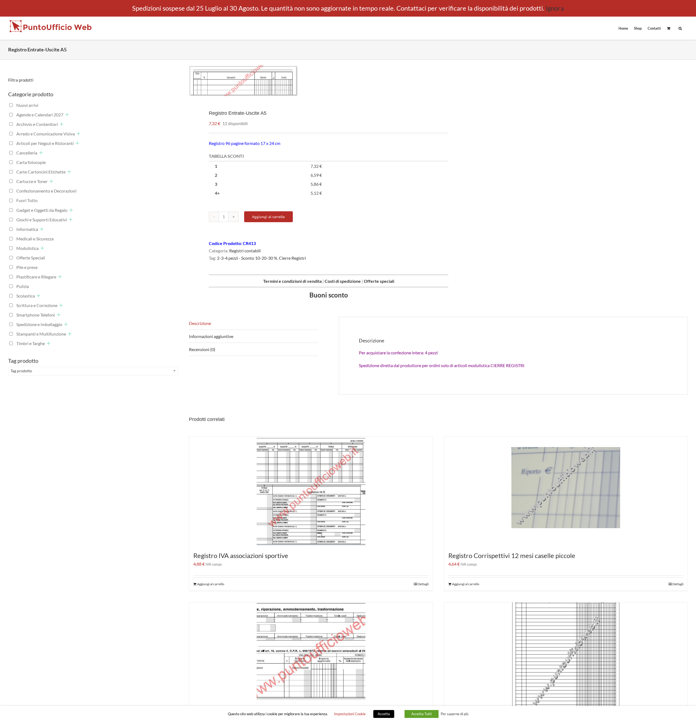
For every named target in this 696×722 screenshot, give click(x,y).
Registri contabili (245, 250)
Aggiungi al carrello (268, 216)
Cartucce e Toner (32, 181)
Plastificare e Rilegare (36, 276)
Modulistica (27, 248)
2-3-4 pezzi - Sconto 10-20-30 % (247, 258)
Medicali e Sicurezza (35, 238)
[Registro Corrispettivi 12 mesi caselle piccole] (566, 491)
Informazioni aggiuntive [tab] (211, 336)
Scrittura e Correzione (36, 305)
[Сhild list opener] (67, 114)
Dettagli (423, 584)
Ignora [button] (555, 8)
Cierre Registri (292, 258)
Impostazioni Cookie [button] (350, 714)
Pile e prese (27, 267)
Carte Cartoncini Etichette (41, 171)
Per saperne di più (454, 714)
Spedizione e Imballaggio (39, 324)
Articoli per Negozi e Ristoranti (45, 143)
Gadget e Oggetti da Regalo (41, 210)
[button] (680, 28)
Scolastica (25, 295)
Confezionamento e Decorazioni (46, 190)
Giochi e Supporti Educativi (41, 219)
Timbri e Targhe (30, 343)
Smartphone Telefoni (35, 314)
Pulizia (22, 286)
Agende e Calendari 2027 (39, 114)
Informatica (27, 229)
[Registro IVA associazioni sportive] (311, 491)
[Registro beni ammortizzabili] (311, 651)
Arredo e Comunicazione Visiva (45, 133)
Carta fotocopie (31, 162)
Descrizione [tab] (200, 323)
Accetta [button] (384, 714)
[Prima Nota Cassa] (566, 656)
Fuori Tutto (27, 200)
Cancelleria (26, 152)
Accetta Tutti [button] (421, 714)
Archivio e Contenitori (37, 124)
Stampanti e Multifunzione (41, 333)
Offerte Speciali (30, 257)
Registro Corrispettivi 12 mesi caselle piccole (511, 555)
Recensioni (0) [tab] (202, 349)
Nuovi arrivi (27, 105)
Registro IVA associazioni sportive (240, 555)
